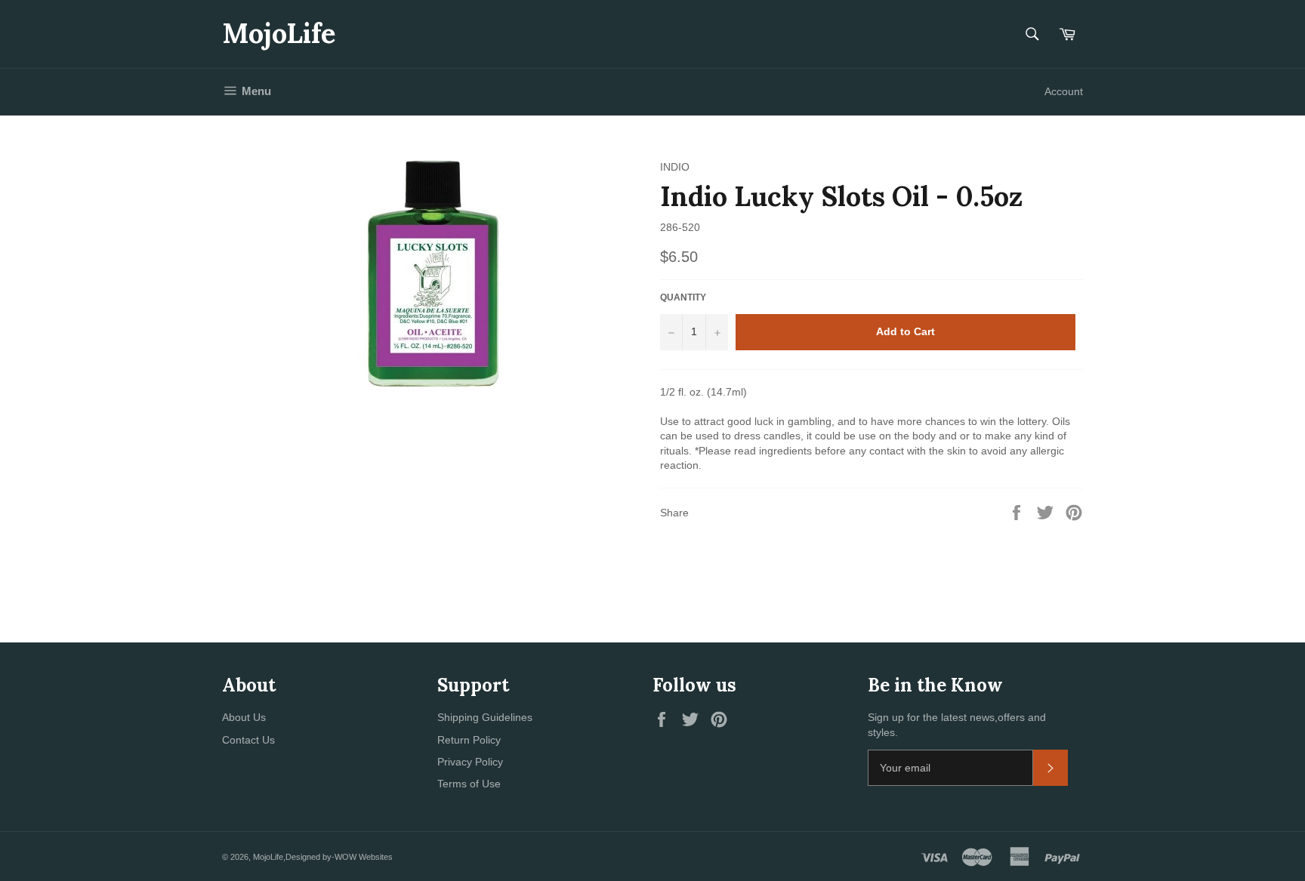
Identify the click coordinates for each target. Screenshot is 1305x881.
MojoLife (278, 33)
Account (1063, 91)
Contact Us (248, 740)
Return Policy (469, 740)
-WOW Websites (362, 856)
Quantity (683, 297)
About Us (244, 717)
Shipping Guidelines (484, 717)
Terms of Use (469, 784)
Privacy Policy (470, 762)
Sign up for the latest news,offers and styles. (957, 724)
